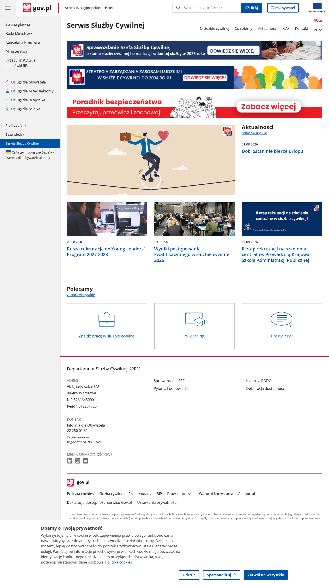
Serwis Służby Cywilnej (23, 143)
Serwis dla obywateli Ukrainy (30, 155)
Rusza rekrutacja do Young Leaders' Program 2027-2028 (106, 251)
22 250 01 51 (77, 430)
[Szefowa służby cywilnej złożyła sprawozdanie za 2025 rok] (194, 50)
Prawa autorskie (180, 493)
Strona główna (23, 24)
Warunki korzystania (216, 493)
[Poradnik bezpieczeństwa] (194, 106)
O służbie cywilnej (214, 28)
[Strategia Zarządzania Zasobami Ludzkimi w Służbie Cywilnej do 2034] (194, 77)
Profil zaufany (16, 125)
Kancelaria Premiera (23, 42)
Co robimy (243, 28)
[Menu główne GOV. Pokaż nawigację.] (8, 8)
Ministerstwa (16, 51)
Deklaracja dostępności (266, 388)
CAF (286, 28)
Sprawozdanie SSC (169, 380)
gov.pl (83, 483)
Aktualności (268, 28)
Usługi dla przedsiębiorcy (31, 91)
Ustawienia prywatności (157, 502)
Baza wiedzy (15, 134)
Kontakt (301, 28)
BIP (159, 493)
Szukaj (251, 7)
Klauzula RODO (258, 380)
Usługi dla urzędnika (27, 100)
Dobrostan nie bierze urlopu (272, 151)
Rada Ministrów (19, 33)
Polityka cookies (80, 493)
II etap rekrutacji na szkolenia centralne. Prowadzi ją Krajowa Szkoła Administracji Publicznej (276, 254)
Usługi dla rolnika (25, 109)
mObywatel (285, 9)
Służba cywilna (111, 493)
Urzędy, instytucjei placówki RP (21, 63)
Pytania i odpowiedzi (171, 388)
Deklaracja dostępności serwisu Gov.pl (99, 502)
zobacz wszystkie (254, 133)
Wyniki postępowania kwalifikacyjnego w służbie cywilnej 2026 (192, 254)
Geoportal (246, 493)
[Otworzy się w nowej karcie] (70, 461)
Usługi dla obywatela (28, 82)
